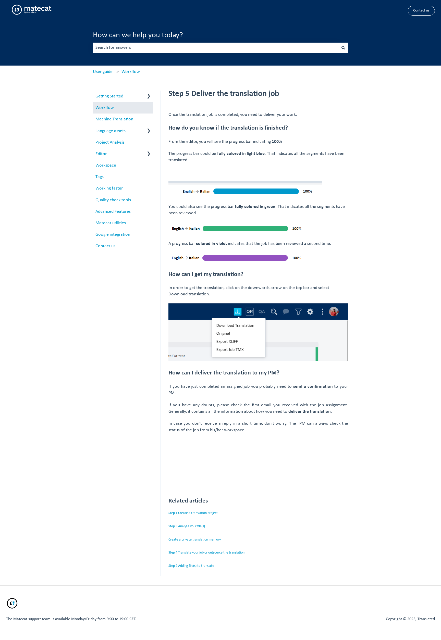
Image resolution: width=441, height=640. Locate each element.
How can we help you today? (138, 35)
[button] (149, 96)
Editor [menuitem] (101, 154)
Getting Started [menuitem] (109, 96)
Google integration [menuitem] (112, 234)
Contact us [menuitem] (105, 246)
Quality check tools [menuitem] (113, 200)
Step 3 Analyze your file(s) (186, 526)
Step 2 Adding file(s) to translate (191, 566)
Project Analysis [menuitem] (110, 142)
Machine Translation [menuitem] (114, 119)
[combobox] (215, 48)
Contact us (421, 10)
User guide (103, 71)
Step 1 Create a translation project (193, 513)
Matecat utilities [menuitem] (110, 223)
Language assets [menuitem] (110, 131)
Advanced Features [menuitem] (113, 211)
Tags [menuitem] (99, 176)
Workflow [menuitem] (104, 107)
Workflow (130, 71)
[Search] (343, 48)
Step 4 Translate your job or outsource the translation (206, 553)
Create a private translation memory (194, 540)
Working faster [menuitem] (109, 188)
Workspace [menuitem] (105, 165)
